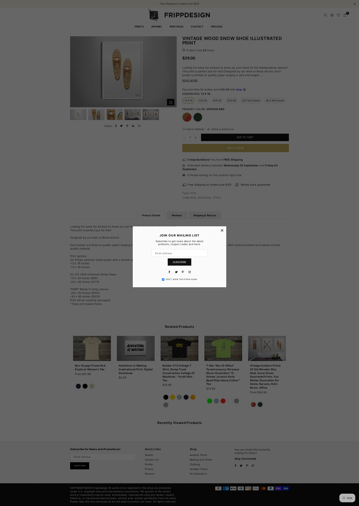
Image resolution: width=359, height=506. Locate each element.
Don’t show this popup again (181, 279)
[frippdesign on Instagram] (189, 271)
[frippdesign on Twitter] (176, 271)
